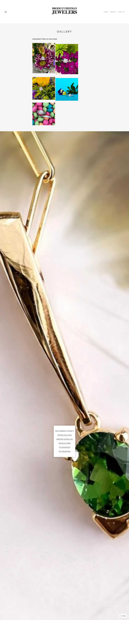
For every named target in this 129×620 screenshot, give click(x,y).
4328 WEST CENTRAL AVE (64, 439)
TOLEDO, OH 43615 (65, 443)
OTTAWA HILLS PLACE (64, 435)
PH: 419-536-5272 (64, 447)
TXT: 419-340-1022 (64, 451)
